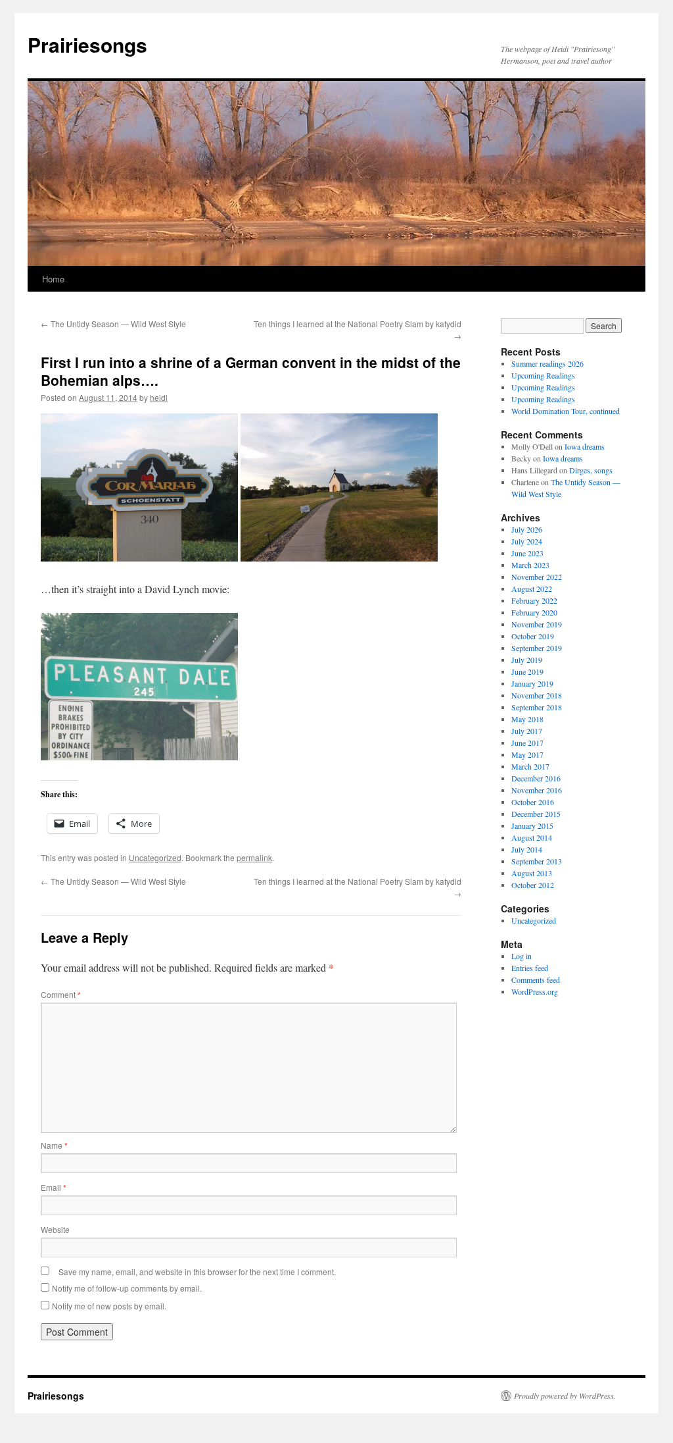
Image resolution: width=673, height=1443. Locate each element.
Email (53, 1187)
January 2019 (532, 683)
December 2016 (536, 778)
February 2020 (534, 612)
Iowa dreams (585, 446)
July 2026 (526, 529)
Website (55, 1229)
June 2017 (527, 742)
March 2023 (530, 565)
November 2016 (536, 790)
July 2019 (526, 659)
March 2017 (530, 766)
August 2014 (531, 837)
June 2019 (527, 671)
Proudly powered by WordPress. (565, 1395)
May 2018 (527, 719)
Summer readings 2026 (547, 363)
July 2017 (526, 730)
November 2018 (536, 695)
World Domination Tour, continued (565, 411)
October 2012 (532, 884)
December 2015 (536, 813)
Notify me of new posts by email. (109, 1305)
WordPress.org (534, 991)
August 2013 (531, 873)
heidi (159, 397)
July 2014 (526, 849)
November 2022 (536, 576)
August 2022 (531, 588)
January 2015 (532, 825)
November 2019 (536, 624)
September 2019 (536, 648)
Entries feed (529, 967)
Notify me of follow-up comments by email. (127, 1288)
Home (53, 279)
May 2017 (527, 754)
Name (54, 1145)
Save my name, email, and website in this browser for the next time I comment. (197, 1271)
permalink (254, 857)
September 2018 (536, 707)
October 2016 (532, 802)
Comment (61, 994)
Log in (521, 956)
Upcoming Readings (543, 375)
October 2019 (532, 636)
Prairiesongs (87, 44)
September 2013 (536, 861)
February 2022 (534, 600)
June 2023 (527, 553)
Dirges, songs (591, 470)
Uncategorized (155, 857)
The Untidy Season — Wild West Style (113, 323)
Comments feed (535, 979)
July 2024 (526, 541)
